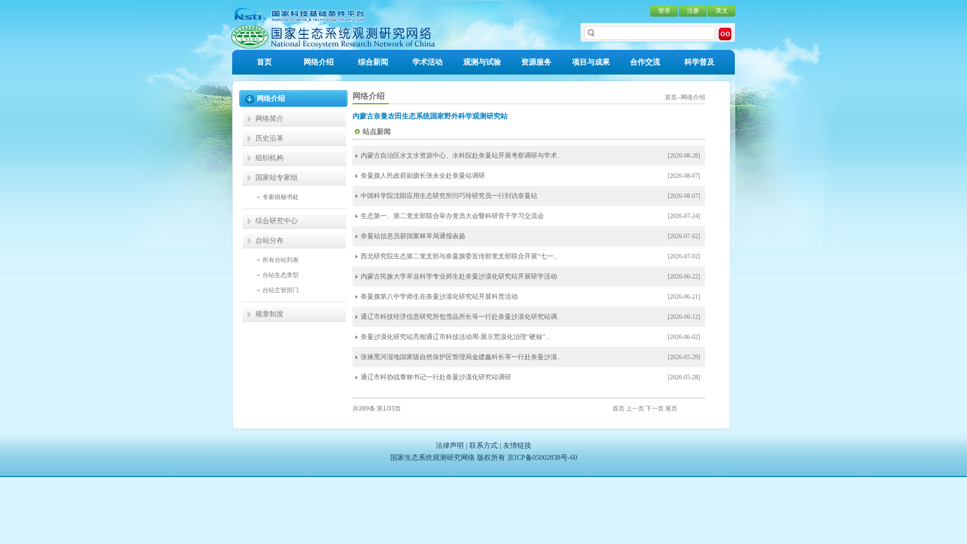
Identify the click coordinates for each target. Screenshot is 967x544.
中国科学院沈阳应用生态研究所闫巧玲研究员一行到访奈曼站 (449, 195)
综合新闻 (373, 62)
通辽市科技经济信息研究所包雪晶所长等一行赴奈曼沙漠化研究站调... (461, 316)
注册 (693, 10)
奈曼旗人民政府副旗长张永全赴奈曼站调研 (423, 175)
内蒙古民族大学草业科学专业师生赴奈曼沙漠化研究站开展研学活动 (459, 276)
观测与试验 (482, 62)
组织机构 (269, 158)
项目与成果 (591, 62)
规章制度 (269, 314)
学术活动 (427, 62)
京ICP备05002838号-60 (542, 457)
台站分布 (269, 240)
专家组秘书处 (280, 196)
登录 (664, 10)
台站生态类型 (280, 275)
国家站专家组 (276, 177)
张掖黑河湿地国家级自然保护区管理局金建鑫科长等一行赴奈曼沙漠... (461, 357)
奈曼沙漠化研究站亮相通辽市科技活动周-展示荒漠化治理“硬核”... (455, 337)
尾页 (671, 408)
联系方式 (483, 445)
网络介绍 (319, 62)
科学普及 (699, 62)
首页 (264, 62)
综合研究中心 (276, 221)
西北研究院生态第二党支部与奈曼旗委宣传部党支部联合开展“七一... (459, 256)
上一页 (635, 408)
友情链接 (517, 445)
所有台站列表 (280, 259)
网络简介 (269, 118)
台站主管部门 (280, 290)
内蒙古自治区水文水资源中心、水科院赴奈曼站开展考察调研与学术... (461, 155)
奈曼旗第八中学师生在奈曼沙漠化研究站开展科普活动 (439, 296)
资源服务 (536, 62)
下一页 (655, 408)
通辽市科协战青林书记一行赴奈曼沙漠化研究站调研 (436, 377)
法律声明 (450, 445)
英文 (722, 10)
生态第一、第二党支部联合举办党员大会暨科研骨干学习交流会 (452, 216)
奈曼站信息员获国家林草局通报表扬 (413, 236)
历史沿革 (269, 138)
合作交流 (645, 62)
